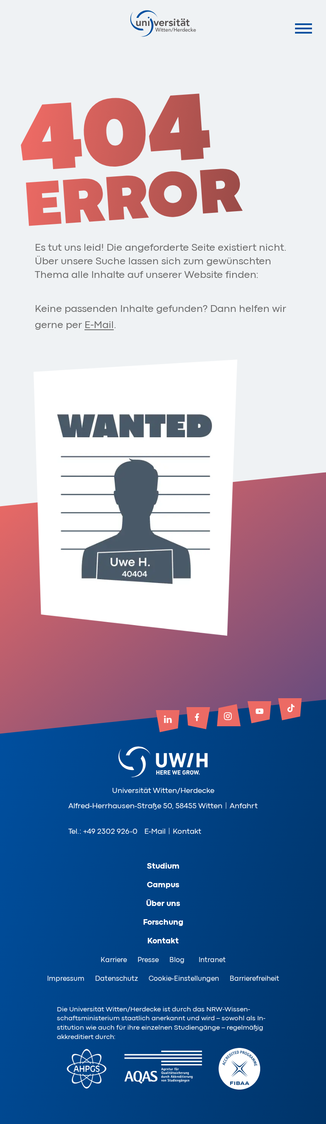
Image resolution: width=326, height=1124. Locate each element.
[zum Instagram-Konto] (229, 716)
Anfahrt (244, 805)
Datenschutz (116, 978)
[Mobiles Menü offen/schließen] (303, 28)
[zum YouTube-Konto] (259, 713)
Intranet (212, 960)
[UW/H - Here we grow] (163, 23)
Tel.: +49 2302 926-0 (103, 831)
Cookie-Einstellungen (184, 978)
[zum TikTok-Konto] (290, 710)
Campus (163, 884)
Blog (177, 960)
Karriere (114, 960)
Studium (163, 866)
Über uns (163, 903)
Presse (148, 960)
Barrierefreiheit (254, 978)
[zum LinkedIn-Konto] (168, 722)
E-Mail (99, 325)
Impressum (65, 978)
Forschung (163, 922)
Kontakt (187, 831)
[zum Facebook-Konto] (198, 719)
